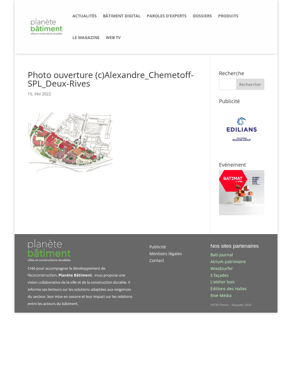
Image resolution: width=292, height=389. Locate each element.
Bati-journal (221, 254)
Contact (156, 260)
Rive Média (221, 295)
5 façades (219, 275)
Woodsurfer (221, 268)
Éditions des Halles (228, 288)
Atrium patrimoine (228, 261)
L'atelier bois (222, 281)
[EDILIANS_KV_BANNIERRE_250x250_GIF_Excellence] (241, 150)
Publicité (157, 246)
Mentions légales (165, 253)
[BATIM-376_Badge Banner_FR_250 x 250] (241, 213)
